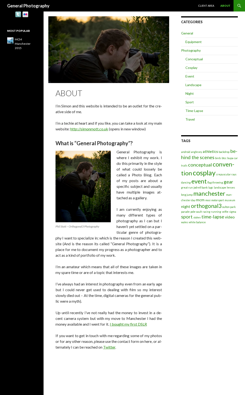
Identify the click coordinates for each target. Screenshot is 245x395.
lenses (231, 187)
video (230, 217)
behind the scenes (209, 154)
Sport (189, 102)
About (225, 5)
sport (187, 216)
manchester (209, 193)
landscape (220, 187)
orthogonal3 (206, 205)
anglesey (196, 151)
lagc (210, 187)
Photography (191, 50)
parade (185, 211)
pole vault (196, 211)
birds (218, 158)
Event (189, 76)
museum (230, 200)
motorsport (217, 200)
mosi (208, 200)
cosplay (204, 172)
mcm (200, 199)
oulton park (229, 206)
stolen (197, 217)
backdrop (224, 151)
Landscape (193, 85)
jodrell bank (201, 187)
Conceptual (194, 59)
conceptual (200, 164)
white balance (197, 222)
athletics (210, 151)
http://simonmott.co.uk (89, 129)
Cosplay (191, 68)
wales (184, 222)
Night (189, 93)
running (216, 211)
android (185, 151)
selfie (225, 211)
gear (228, 181)
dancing (186, 182)
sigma (232, 211)
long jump (187, 194)
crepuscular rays (226, 174)
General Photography (28, 5)
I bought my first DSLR (128, 324)
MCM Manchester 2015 (23, 44)
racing (206, 211)
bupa (230, 158)
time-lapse (212, 216)
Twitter (109, 347)
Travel (190, 119)
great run (187, 187)
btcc (224, 158)
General (187, 33)
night (185, 206)
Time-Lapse (194, 111)
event (199, 181)
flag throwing (215, 182)
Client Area (206, 5)
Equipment (193, 42)
